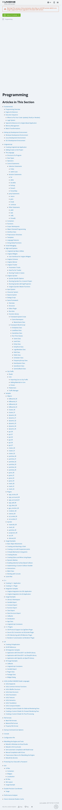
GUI (5, 765)
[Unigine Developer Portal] (8, 3)
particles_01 (12, 459)
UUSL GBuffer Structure (13, 689)
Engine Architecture (12, 112)
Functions (10, 224)
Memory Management (12, 126)
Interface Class (11, 232)
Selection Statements (15, 166)
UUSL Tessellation (11, 703)
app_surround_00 (14, 497)
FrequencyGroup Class (21, 360)
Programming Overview (13, 109)
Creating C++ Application (13, 583)
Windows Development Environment (17, 135)
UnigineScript (8, 144)
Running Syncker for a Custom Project (20, 281)
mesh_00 (11, 483)
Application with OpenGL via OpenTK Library (20, 658)
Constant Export (12, 605)
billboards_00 (13, 399)
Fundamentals (8, 106)
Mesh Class (10, 571)
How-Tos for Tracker (15, 270)
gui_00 (11, 431)
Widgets (9, 774)
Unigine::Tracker (12, 265)
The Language (10, 152)
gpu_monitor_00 (14, 508)
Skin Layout (9, 782)
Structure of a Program (14, 155)
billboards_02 (13, 404)
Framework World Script (17, 325)
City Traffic (10, 371)
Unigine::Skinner (12, 262)
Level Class (17, 341)
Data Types (10, 158)
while (12, 180)
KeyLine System (12, 295)
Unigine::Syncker (12, 276)
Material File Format (12, 723)
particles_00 (12, 456)
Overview (11, 303)
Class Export (11, 610)
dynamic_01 (12, 418)
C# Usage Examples (12, 661)
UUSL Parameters (11, 695)
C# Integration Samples (13, 650)
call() (11, 215)
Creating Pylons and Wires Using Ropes (19, 557)
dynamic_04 (12, 426)
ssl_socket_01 (13, 519)
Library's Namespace (13, 599)
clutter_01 (12, 451)
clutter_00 (12, 448)
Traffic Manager (13, 390)
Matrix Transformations (13, 128)
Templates (10, 237)
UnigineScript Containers (15, 624)
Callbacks (10, 616)
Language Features (13, 240)
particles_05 (12, 470)
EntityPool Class (18, 347)
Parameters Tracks (14, 267)
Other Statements (14, 207)
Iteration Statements (15, 174)
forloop (12, 185)
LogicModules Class (20, 349)
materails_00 (13, 524)
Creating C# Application (13, 644)
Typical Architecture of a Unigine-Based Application (21, 123)
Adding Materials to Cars (17, 382)
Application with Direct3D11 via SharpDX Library (21, 655)
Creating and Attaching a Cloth (16, 546)
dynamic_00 (12, 415)
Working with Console (14, 574)
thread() (12, 218)
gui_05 (11, 440)
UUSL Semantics (11, 700)
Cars (10, 377)
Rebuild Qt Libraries (12, 758)
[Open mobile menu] (58, 2)
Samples (8, 393)
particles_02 (12, 462)
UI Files (8, 768)
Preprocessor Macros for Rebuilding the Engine (20, 755)
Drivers (12, 385)
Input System (11, 289)
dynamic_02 (12, 421)
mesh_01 (11, 486)
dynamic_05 (12, 429)
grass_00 (11, 472)
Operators (10, 161)
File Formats (7, 718)
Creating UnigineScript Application (16, 147)
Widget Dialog (11, 677)
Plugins (9, 492)
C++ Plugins (9, 627)
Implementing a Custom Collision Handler (20, 565)
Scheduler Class (18, 358)
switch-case (14, 172)
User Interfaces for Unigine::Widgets (20, 256)
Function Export (12, 608)
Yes (21, 807)
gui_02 (11, 437)
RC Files (8, 779)
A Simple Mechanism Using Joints (17, 552)
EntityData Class (17, 328)
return (12, 196)
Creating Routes (12, 555)
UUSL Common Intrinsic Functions (16, 686)
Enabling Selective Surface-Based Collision (20, 563)
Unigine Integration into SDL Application (19, 591)
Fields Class (17, 355)
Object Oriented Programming (16, 229)
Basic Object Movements (14, 544)
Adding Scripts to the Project (14, 150)
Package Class (11, 674)
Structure (12, 306)
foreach (12, 188)
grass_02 (11, 478)
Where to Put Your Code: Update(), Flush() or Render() (23, 117)
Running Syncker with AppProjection (20, 284)
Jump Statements (14, 194)
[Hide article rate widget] (32, 806)
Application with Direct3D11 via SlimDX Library (21, 653)
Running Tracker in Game (16, 273)
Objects (9, 396)
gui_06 (11, 442)
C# (5, 642)
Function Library (14, 314)
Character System (12, 292)
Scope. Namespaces (13, 226)
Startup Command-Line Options (13, 730)
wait (11, 213)
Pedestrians (12, 388)
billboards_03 (13, 407)
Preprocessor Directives (14, 235)
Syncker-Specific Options (16, 278)
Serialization (11, 619)
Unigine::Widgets (12, 254)
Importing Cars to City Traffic (19, 380)
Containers (10, 221)
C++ (5, 580)
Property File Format (12, 726)
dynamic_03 (12, 423)
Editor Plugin (13, 308)
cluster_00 (12, 410)
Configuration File (9, 737)
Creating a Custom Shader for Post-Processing (20, 714)
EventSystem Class (19, 363)
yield (11, 210)
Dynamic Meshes (12, 560)
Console (6, 734)
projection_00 (13, 533)
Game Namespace (17, 319)
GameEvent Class (19, 366)
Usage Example (10, 785)
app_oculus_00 (13, 494)
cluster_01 (12, 412)
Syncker (9, 522)
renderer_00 (12, 511)
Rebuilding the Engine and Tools (14, 741)
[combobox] (49, 2)
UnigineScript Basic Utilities (15, 251)
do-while (13, 183)
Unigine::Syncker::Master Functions (19, 287)
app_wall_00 (12, 503)
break (12, 202)
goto (11, 199)
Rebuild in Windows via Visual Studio (17, 744)
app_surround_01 (14, 500)
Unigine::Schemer (12, 259)
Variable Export (12, 602)
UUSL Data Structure (12, 692)
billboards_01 (13, 401)
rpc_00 (11, 535)
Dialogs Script (11, 297)
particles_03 (12, 464)
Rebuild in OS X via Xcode (13, 747)
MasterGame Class (19, 322)
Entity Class (17, 344)
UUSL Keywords (10, 684)
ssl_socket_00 (13, 516)
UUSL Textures (10, 697)
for (11, 177)
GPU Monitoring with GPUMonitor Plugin (19, 635)
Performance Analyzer (11, 795)
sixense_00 (12, 514)
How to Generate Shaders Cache (14, 799)
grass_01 (11, 475)
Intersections (11, 568)
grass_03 (11, 481)
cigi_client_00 (13, 505)
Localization (11, 776)
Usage (7, 791)
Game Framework (12, 300)
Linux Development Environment (16, 138)
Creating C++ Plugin (12, 586)
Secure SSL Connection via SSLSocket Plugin (20, 632)
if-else (12, 169)
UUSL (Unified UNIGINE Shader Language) (16, 681)
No (28, 807)
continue (13, 204)
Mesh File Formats (11, 720)
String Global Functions (14, 243)
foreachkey (13, 191)
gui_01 (11, 434)
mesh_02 (11, 489)
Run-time (11, 311)
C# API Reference (11, 647)
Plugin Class (11, 672)
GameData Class (17, 333)
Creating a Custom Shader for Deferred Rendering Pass (22, 708)
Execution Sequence (12, 115)
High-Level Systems (11, 248)
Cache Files (9, 576)
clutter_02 (12, 453)
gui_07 (11, 445)
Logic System (11, 120)
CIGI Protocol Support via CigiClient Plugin (20, 630)
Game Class (17, 338)
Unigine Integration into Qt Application (19, 594)
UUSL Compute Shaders (13, 706)
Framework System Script (18, 317)
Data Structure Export (14, 613)
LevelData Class (17, 330)
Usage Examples (11, 541)
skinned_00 (12, 538)
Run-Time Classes (17, 336)
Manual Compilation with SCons (15, 752)
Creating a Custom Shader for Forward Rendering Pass (22, 711)
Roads (11, 374)
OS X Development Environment (15, 140)
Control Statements (13, 163)
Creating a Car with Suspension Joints (18, 549)
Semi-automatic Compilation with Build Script (19, 750)
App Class (10, 621)
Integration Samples (12, 589)
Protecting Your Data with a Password (15, 762)
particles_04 (12, 467)
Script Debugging (11, 245)
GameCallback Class (20, 369)
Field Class (17, 352)
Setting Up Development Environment (15, 132)
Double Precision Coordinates (13, 788)
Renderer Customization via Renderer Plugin (20, 638)
